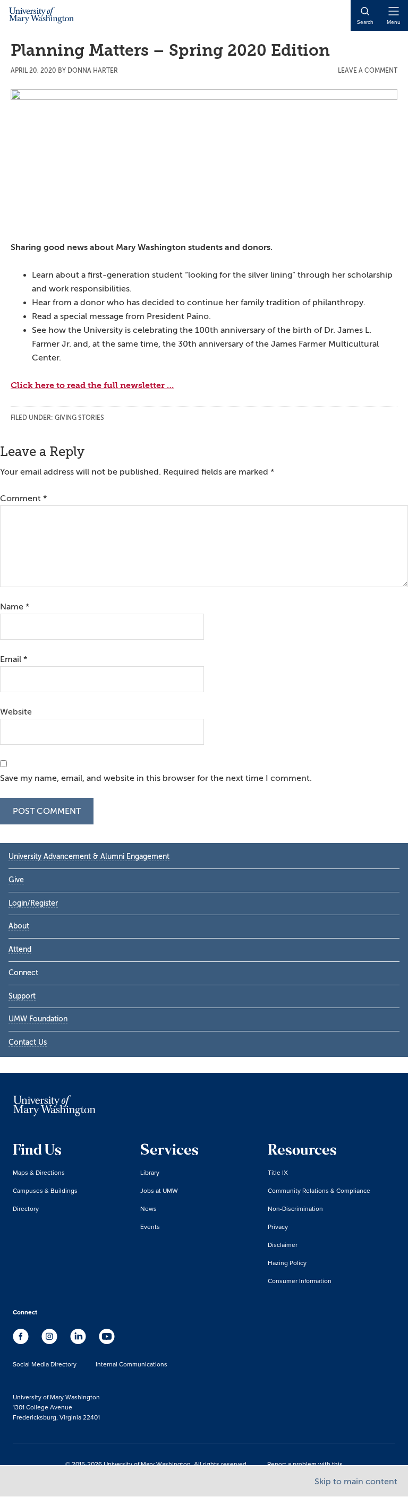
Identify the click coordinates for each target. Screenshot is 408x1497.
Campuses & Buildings (45, 1190)
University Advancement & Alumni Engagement (88, 857)
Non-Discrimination (295, 1208)
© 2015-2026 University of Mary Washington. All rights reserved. (156, 1463)
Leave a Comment (367, 70)
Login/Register (33, 903)
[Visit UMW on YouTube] (107, 1341)
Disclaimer (283, 1244)
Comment (23, 498)
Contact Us (27, 1042)
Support (22, 996)
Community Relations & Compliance (319, 1190)
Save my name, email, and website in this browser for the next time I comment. (156, 778)
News (148, 1208)
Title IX (278, 1172)
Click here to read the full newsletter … (92, 385)
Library (149, 1172)
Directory (26, 1208)
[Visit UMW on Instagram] (50, 1341)
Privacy (278, 1226)
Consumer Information (300, 1280)
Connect (23, 973)
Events (150, 1226)
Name (14, 607)
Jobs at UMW (159, 1190)
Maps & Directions (39, 1172)
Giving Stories (79, 417)
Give (16, 880)
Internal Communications (131, 1364)
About (18, 926)
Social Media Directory (44, 1364)
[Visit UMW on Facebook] (22, 1341)
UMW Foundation (37, 1019)
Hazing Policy (287, 1262)
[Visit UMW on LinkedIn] (79, 1341)
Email (13, 659)
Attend (19, 949)
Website (16, 712)
